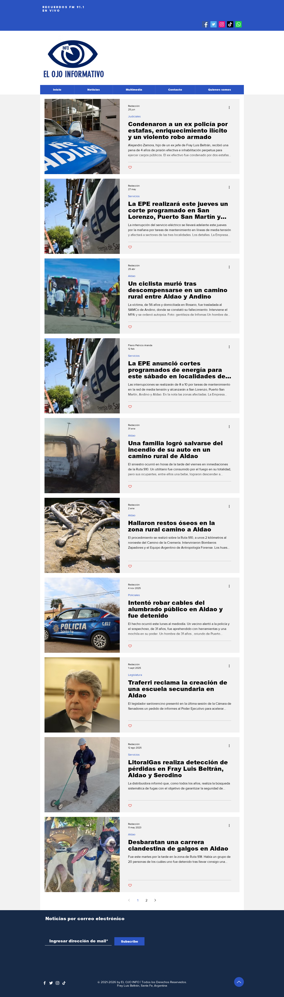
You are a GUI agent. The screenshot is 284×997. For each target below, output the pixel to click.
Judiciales (134, 116)
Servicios (134, 196)
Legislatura (135, 674)
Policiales (134, 595)
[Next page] (155, 900)
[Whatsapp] (238, 24)
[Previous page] (129, 900)
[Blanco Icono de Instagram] (57, 983)
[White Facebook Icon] (44, 983)
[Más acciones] (230, 107)
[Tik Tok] (230, 24)
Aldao (131, 276)
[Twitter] (213, 24)
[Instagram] (222, 24)
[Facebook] (205, 24)
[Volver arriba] (239, 982)
